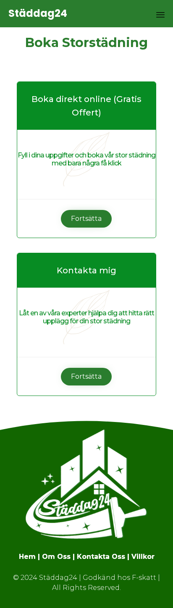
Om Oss (56, 557)
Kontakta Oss (101, 557)
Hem (27, 557)
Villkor (143, 557)
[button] (86, 219)
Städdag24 (37, 14)
